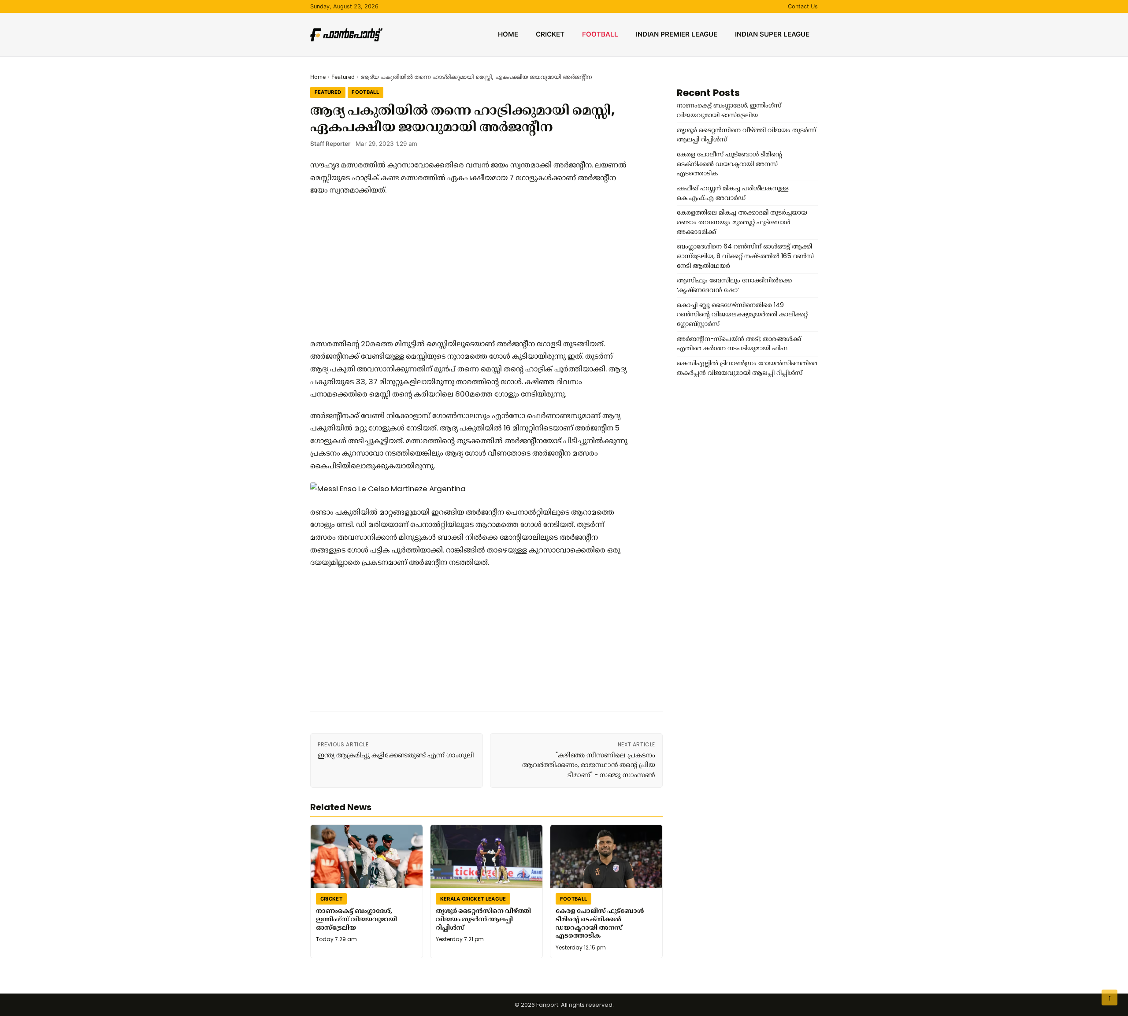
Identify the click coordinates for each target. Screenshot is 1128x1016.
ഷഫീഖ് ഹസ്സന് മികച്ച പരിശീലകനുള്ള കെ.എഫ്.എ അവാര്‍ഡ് (733, 193)
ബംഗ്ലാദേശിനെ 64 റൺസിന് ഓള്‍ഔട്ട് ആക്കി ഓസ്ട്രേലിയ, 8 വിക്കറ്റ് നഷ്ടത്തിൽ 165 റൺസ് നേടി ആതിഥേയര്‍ (745, 256)
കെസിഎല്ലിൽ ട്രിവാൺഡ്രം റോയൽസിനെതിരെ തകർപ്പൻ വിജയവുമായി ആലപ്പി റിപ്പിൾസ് (747, 368)
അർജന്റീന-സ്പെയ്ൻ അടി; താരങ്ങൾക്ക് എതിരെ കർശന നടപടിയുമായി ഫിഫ (739, 343)
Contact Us (803, 6)
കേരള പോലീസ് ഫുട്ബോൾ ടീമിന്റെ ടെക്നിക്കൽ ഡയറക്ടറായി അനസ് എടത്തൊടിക (600, 923)
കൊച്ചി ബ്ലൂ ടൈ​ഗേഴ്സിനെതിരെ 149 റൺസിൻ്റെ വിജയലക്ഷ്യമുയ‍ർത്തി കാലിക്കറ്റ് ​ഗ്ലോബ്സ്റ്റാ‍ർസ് (743, 314)
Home (508, 34)
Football (600, 34)
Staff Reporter (330, 143)
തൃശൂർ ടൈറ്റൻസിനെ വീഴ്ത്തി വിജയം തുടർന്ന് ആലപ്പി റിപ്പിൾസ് (483, 918)
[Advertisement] (468, 267)
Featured (343, 77)
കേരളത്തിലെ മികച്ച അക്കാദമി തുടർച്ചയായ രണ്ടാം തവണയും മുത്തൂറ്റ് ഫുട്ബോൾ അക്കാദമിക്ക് (742, 222)
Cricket (550, 34)
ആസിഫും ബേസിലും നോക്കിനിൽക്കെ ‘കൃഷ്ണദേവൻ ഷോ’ (734, 285)
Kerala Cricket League (473, 899)
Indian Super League (772, 34)
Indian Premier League (676, 34)
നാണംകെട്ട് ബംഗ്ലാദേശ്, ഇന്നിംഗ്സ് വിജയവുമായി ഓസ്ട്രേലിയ (356, 918)
